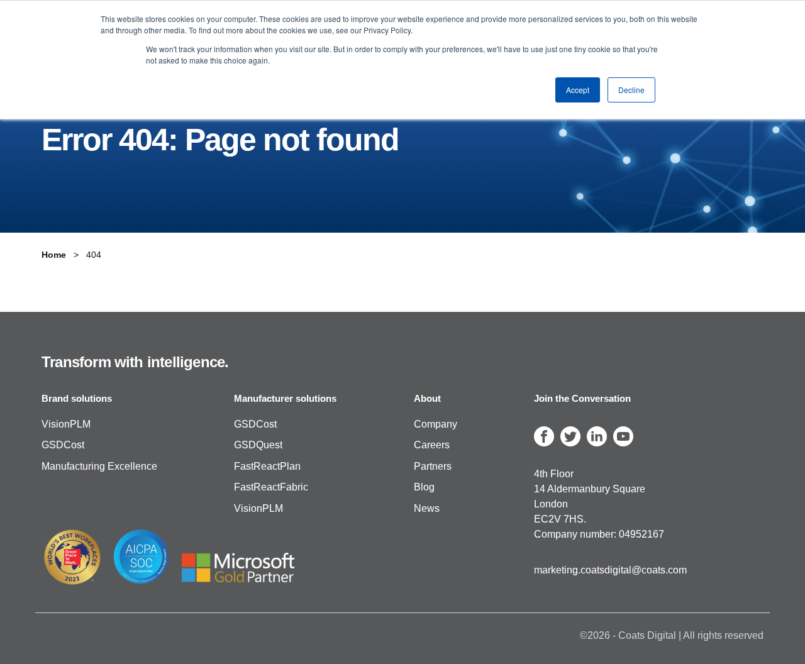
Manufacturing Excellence (99, 466)
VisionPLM (66, 424)
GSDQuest (258, 445)
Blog (424, 487)
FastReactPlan (267, 466)
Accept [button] (577, 89)
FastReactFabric (271, 487)
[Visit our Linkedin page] (597, 436)
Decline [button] (631, 89)
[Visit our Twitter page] (570, 436)
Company (435, 424)
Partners (433, 466)
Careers (432, 445)
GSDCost (63, 445)
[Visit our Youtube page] (623, 436)
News (427, 508)
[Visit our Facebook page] (544, 436)
